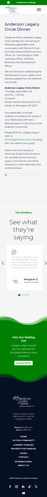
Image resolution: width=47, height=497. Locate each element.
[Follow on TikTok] (29, 486)
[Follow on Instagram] (16, 486)
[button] (19, 295)
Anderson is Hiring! (26, 2)
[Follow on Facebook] (10, 486)
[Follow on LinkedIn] (23, 486)
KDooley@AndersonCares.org (20, 139)
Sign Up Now (23, 363)
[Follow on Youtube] (23, 493)
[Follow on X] (36, 486)
